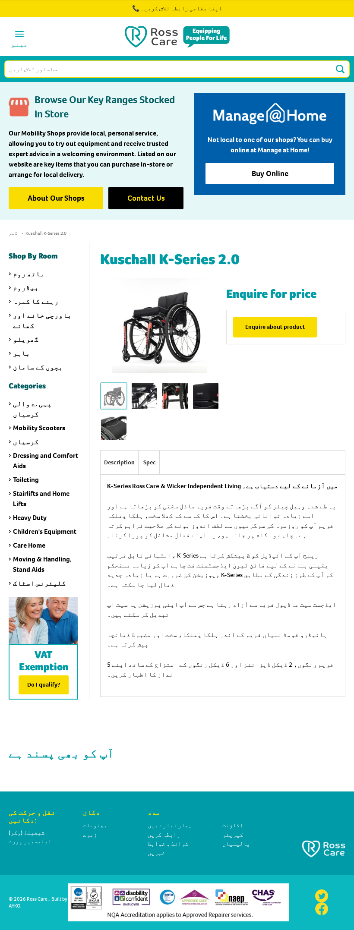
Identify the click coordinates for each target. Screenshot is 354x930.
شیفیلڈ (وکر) (26, 833)
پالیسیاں (236, 844)
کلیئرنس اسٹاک (39, 583)
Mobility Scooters (39, 427)
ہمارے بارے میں (170, 825)
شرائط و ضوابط (168, 844)
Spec (149, 462)
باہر (21, 353)
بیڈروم (26, 287)
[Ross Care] (177, 36)
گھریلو (26, 339)
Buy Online (270, 173)
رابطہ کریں (164, 835)
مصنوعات (95, 825)
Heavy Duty (30, 517)
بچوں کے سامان (38, 367)
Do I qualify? (43, 685)
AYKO (14, 905)
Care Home (29, 545)
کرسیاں (26, 441)
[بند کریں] (323, 13)
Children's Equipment (44, 531)
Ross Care (37, 898)
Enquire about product (275, 327)
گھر (13, 233)
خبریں (156, 853)
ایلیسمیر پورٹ (30, 841)
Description (119, 462)
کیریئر (232, 835)
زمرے (90, 835)
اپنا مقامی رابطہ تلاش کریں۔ (181, 8)
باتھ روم (28, 273)
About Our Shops (56, 198)
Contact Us (146, 198)
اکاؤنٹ (232, 825)
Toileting (26, 479)
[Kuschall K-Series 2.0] (113, 396)
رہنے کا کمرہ (36, 301)
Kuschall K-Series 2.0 (45, 233)
